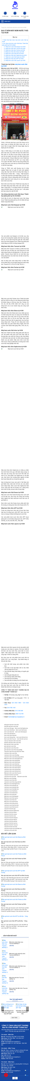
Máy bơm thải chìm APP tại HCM (13, 58)
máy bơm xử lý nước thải (10, 830)
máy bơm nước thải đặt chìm (11, 787)
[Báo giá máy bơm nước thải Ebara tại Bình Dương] (15, 885)
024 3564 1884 (16, 703)
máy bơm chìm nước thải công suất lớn (14, 756)
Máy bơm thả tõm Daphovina (11, 810)
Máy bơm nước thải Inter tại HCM (14, 53)
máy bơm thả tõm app (10, 808)
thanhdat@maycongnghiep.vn (16, 717)
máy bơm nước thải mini (10, 799)
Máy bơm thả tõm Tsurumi (11, 825)
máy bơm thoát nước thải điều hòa (13, 828)
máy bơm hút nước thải (10, 776)
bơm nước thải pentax (9, 737)
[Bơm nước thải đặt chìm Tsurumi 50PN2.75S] (5, 990)
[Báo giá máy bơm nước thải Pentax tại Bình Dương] (15, 900)
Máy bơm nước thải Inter (10, 794)
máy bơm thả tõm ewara (10, 814)
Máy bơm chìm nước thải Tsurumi (12, 773)
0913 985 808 (19, 710)
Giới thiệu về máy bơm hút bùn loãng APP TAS (22, 1012)
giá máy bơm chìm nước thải (11, 744)
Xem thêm (14, 1017)
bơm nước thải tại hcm (22, 737)
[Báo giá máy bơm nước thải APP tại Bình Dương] (15, 871)
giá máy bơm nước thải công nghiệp (13, 749)
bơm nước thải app (9, 728)
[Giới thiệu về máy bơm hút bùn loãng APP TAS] (22, 1006)
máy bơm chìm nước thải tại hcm (12, 771)
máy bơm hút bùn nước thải (11, 774)
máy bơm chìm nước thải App (11, 755)
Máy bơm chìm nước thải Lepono (12, 767)
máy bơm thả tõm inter (10, 816)
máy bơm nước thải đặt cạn (11, 785)
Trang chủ (3, 27)
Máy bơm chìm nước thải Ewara (12, 762)
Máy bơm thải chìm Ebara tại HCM (14, 52)
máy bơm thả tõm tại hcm (10, 823)
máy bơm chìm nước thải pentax (12, 769)
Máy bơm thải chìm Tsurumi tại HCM (14, 48)
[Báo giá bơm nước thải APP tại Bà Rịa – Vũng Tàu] (15, 917)
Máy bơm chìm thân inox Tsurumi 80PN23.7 (16, 942)
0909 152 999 (19, 714)
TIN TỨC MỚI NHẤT (15, 999)
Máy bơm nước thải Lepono (11, 798)
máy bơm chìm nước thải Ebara (12, 760)
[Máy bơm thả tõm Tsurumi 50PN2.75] (5, 979)
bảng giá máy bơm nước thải (11, 724)
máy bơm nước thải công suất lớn (12, 782)
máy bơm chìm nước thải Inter (11, 764)
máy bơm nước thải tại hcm (11, 803)
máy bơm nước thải (22, 776)
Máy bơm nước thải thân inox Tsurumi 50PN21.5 (17, 966)
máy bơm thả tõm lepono (10, 819)
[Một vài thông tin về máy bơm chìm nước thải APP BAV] (7, 1006)
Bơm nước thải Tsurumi (10, 739)
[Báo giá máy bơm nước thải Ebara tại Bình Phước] (15, 838)
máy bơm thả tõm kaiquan (11, 817)
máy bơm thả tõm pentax (10, 821)
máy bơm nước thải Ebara (10, 791)
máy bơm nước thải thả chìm (11, 805)
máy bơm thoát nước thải (10, 826)
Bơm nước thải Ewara (21, 730)
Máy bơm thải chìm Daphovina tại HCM (15, 55)
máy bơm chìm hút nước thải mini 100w (14, 751)
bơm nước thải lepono (9, 733)
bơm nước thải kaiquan (21, 731)
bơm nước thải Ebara (9, 730)
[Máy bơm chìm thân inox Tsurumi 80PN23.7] (5, 944)
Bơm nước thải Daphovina (21, 728)
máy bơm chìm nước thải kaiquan (12, 765)
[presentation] (2, 1009)
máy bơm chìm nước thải (10, 753)
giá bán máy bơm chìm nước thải (12, 742)
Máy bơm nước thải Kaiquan (11, 796)
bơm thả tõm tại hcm (22, 739)
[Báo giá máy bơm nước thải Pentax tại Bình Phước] (15, 855)
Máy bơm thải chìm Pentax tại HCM (14, 50)
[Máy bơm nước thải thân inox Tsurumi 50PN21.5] (5, 968)
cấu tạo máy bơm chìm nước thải (12, 740)
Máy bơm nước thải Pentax (11, 801)
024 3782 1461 (11, 707)
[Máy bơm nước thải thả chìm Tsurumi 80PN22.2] (5, 955)
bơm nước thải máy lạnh (10, 735)
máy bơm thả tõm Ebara (10, 812)
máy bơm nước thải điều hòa (11, 789)
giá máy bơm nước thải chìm (11, 748)
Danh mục (7, 21)
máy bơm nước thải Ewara (11, 792)
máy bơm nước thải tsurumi (11, 807)
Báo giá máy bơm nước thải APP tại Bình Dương (15, 875)
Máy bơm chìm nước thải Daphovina (13, 758)
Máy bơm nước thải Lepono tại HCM (14, 60)
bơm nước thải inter (9, 731)
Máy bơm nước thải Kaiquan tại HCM (14, 46)
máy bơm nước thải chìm (10, 780)
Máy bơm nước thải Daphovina (12, 783)
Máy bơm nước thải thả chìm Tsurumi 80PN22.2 (17, 954)
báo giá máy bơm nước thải (11, 726)
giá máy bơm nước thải (10, 746)
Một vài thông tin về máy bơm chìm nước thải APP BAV (8, 1012)
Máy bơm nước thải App (10, 778)
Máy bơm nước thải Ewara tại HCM (14, 57)
